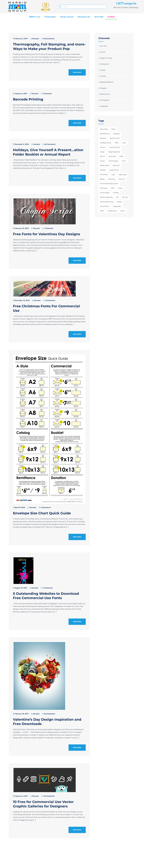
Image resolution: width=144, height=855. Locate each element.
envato (102, 161)
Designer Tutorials (106, 58)
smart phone (104, 206)
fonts (124, 161)
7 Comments (47, 588)
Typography (104, 106)
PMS (112, 188)
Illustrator (116, 165)
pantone (122, 179)
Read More (77, 72)
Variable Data (112, 211)
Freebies (111, 17)
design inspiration (114, 152)
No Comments (49, 39)
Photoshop (103, 188)
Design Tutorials (67, 17)
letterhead (104, 174)
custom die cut (114, 147)
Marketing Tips (84, 17)
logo (113, 174)
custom (102, 147)
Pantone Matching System (109, 184)
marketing (111, 179)
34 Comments (49, 796)
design (102, 152)
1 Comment (47, 94)
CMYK (117, 143)
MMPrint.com (34, 17)
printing (116, 193)
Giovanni (35, 39)
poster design (104, 193)
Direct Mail (99, 17)
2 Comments (50, 300)
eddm (121, 156)
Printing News (50, 17)
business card (114, 138)
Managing (103, 88)
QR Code (125, 197)
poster (120, 188)
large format (114, 170)
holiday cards (104, 165)
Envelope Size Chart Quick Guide (42, 513)
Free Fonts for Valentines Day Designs (46, 234)
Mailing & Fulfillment (106, 82)
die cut (102, 156)
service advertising (106, 202)
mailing (102, 179)
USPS (102, 211)
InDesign (103, 170)
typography (117, 206)
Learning (103, 76)
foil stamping (113, 161)
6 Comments (45, 507)
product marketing (106, 197)
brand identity (105, 134)
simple (119, 202)
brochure (103, 138)
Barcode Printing (28, 99)
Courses (102, 52)
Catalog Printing (105, 143)
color (124, 143)
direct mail (112, 156)
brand (114, 129)
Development (104, 64)
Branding (117, 134)
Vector (122, 211)
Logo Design (123, 174)
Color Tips (103, 46)
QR (117, 197)
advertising (104, 129)
